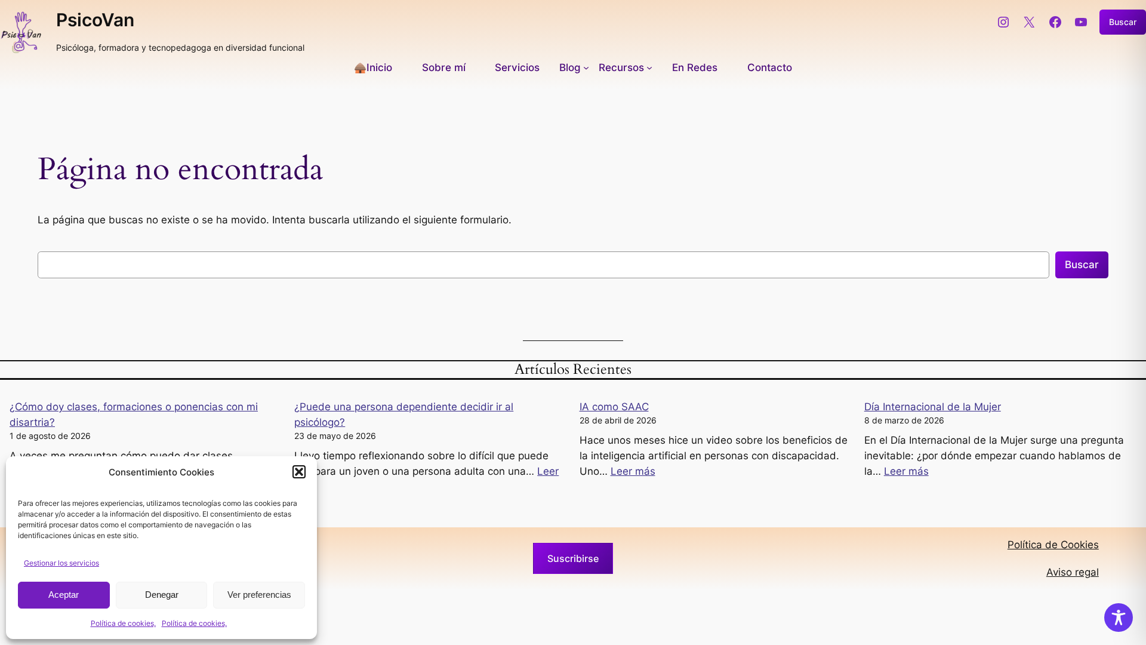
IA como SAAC (614, 407)
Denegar (161, 594)
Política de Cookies (1053, 545)
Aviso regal (1072, 572)
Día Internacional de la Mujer (932, 407)
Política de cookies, (123, 623)
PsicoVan (95, 19)
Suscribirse (573, 558)
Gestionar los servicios (61, 562)
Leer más (633, 471)
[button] (299, 472)
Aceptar (63, 594)
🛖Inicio (373, 67)
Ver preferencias (259, 594)
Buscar (1122, 22)
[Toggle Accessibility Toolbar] (1118, 617)
